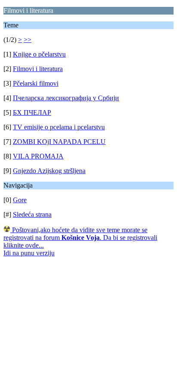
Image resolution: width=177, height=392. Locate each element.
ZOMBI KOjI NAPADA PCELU (59, 141)
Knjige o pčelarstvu (39, 54)
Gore (20, 199)
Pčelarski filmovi (35, 83)
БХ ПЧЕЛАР (32, 112)
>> (27, 39)
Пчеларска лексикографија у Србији (66, 98)
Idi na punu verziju (29, 253)
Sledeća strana (32, 214)
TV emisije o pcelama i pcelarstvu (59, 127)
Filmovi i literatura (38, 68)
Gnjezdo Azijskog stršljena (49, 170)
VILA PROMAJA (38, 156)
